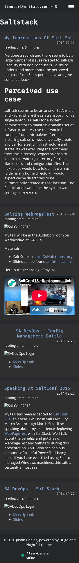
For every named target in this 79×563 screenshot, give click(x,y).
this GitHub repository (53, 256)
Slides (18, 366)
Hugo (63, 540)
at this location (58, 261)
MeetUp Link (23, 361)
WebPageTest (15, 433)
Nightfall (33, 544)
